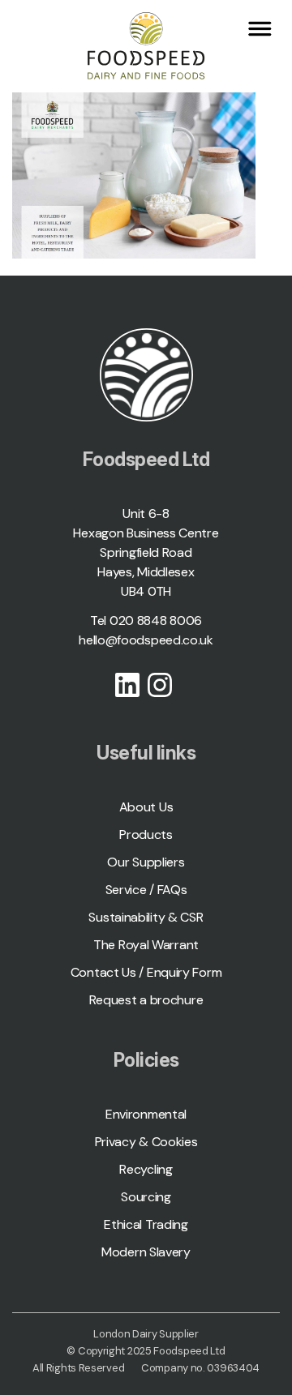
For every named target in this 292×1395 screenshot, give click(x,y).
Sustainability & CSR (145, 917)
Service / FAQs (146, 889)
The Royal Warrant (146, 944)
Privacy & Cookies (146, 1141)
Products (146, 834)
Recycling (145, 1169)
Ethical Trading (146, 1224)
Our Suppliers (145, 862)
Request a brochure (146, 999)
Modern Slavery (146, 1251)
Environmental (146, 1114)
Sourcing (146, 1196)
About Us (146, 806)
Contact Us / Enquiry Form (146, 972)
